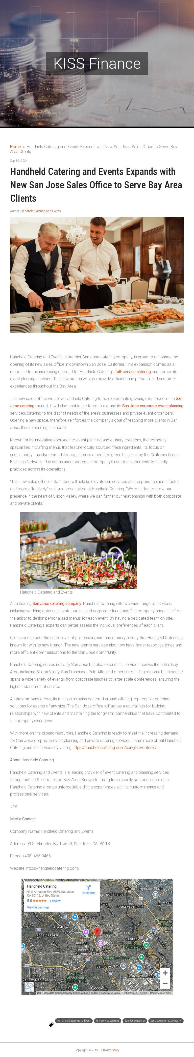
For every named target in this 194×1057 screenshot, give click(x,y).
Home (15, 146)
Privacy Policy (110, 1050)
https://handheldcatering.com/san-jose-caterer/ (114, 747)
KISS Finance (97, 63)
